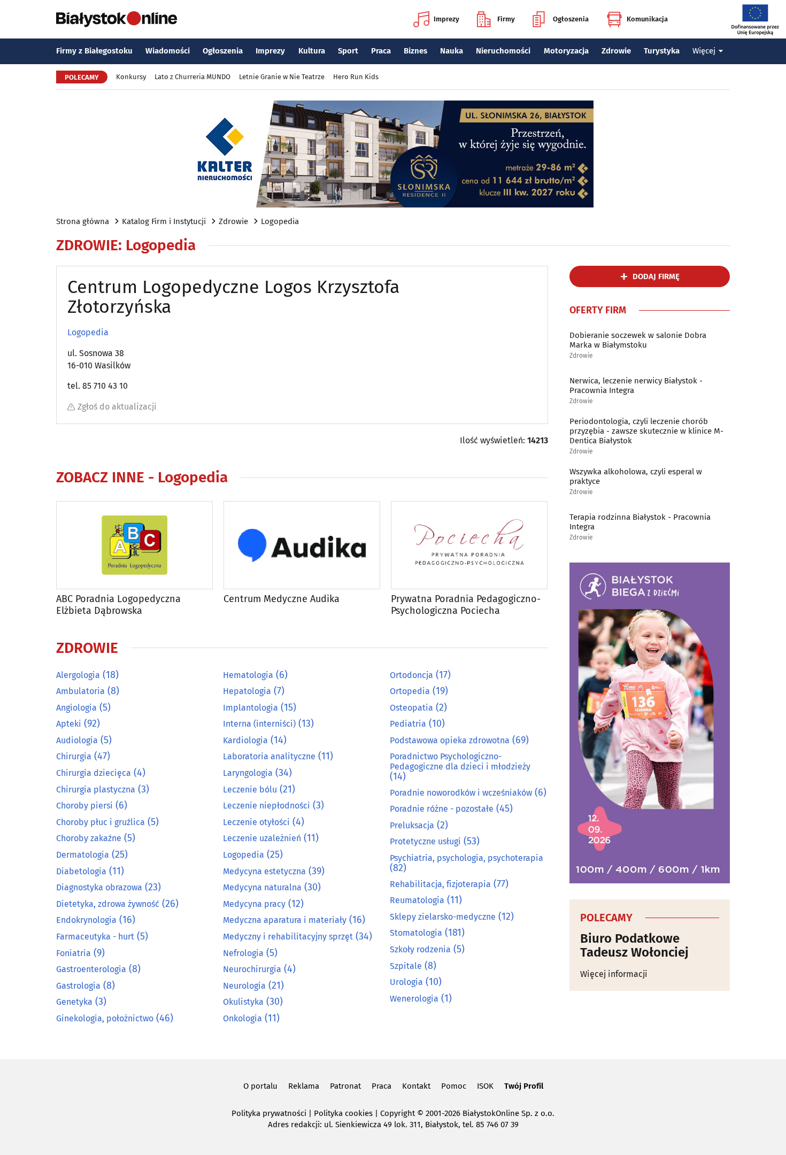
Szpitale (406, 966)
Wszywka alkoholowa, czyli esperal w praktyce (635, 476)
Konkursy (131, 76)
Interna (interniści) (259, 724)
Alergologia (78, 675)
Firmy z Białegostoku (94, 51)
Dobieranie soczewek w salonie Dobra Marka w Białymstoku (637, 340)
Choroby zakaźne (88, 838)
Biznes (415, 51)
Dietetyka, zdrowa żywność (107, 904)
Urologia (406, 982)
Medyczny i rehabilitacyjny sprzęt (288, 936)
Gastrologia (78, 986)
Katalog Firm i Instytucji (164, 221)
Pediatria (408, 724)
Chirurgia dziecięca (93, 773)
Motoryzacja (566, 51)
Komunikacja (647, 19)
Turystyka (662, 51)
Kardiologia (245, 740)
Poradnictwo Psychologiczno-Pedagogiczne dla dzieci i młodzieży (460, 761)
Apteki (68, 724)
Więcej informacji (614, 974)
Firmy (506, 19)
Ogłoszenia (571, 19)
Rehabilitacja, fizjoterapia (440, 884)
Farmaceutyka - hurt (95, 936)
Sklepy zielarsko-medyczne (443, 917)
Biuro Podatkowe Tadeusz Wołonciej (634, 945)
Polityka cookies (343, 1113)
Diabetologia (81, 871)
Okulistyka (243, 1002)
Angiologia (76, 708)
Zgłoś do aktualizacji (117, 407)
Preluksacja (412, 825)
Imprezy (446, 19)
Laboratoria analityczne (269, 756)
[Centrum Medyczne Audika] (302, 545)
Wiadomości (167, 51)
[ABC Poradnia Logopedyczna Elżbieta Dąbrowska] (134, 545)
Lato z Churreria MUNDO (192, 76)
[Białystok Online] (116, 19)
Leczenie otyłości (256, 822)
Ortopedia (410, 691)
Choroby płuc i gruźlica (100, 822)
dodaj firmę (656, 276)
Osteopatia (411, 708)
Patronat (345, 1086)
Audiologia (77, 740)
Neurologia (244, 986)
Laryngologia (248, 773)
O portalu (260, 1086)
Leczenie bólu (250, 789)
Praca (381, 51)
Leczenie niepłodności (266, 805)
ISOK (485, 1086)
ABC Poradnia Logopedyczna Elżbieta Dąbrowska (118, 605)
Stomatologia (416, 933)
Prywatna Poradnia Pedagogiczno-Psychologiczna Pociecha (466, 605)
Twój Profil (523, 1086)
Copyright (397, 1113)
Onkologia (242, 1018)
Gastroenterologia (91, 969)
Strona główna (82, 221)
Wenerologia (414, 999)
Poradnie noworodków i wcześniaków (461, 793)
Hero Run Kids (356, 76)
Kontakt (416, 1086)
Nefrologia (243, 953)
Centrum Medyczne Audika (282, 599)
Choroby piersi (84, 805)
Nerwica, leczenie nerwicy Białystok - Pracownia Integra (636, 385)
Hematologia (248, 675)
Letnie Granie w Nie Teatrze (282, 76)
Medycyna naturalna (262, 887)
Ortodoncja (411, 675)
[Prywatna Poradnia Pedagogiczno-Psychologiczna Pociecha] (469, 545)
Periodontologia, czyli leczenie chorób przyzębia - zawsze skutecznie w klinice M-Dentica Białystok (646, 431)
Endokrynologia (86, 920)
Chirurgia (73, 756)
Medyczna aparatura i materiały (284, 920)
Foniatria (73, 953)
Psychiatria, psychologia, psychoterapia (466, 858)
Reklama (303, 1086)
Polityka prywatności (269, 1113)
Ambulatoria (80, 691)
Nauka (451, 51)
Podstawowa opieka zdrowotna (450, 740)
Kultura (311, 51)
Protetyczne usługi (425, 841)
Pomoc (453, 1086)
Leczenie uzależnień (262, 838)
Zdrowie (616, 51)
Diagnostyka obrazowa (99, 887)
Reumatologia (417, 900)
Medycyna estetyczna (264, 871)
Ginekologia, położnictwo (104, 1018)
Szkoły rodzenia (420, 949)
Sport (348, 51)
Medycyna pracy (254, 904)
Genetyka (74, 1002)
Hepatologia (247, 691)
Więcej (703, 51)
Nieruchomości (503, 51)
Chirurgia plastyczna (95, 789)
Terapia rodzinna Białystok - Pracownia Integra (640, 522)
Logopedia (280, 221)
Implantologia (250, 708)
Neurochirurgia (252, 969)
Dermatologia (82, 855)
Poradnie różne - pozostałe (442, 809)
